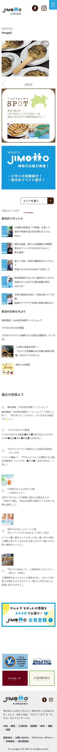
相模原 (33, 725)
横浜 (13, 725)
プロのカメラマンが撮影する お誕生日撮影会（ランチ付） (29, 450)
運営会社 (7, 737)
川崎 (5, 725)
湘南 (50, 725)
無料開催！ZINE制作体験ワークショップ (27, 407)
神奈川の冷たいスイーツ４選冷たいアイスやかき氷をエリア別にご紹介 (28, 531)
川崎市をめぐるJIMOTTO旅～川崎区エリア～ (21, 490)
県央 (42, 725)
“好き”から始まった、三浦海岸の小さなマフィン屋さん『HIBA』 (30, 571)
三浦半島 (22, 725)
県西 (8, 729)
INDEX (28, 84)
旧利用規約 (23, 741)
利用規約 (10, 741)
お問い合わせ (21, 737)
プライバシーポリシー (43, 737)
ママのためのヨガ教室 (18, 429)
